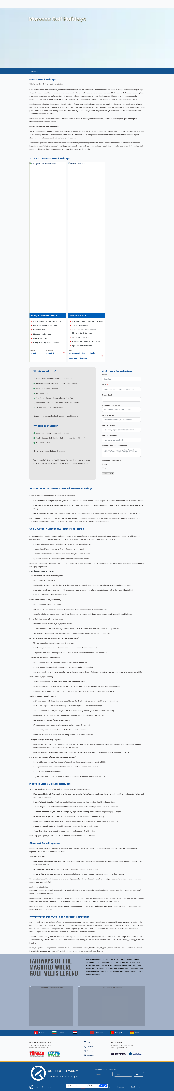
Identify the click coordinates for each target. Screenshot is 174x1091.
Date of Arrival (108, 415)
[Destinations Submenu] (142, 1087)
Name (104, 375)
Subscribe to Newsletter (112, 460)
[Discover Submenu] (113, 1087)
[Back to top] (169, 1073)
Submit (139, 1074)
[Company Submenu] (126, 1087)
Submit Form (108, 473)
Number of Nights (109, 425)
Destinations (135, 1087)
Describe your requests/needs (114, 446)
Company (120, 1087)
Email (104, 385)
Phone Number (108, 395)
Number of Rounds (109, 435)
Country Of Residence (111, 405)
